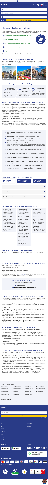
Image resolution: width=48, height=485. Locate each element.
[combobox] (24, 9)
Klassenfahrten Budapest (5, 391)
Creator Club (3, 431)
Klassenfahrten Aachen (4, 386)
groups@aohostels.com (21, 274)
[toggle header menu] (45, 5)
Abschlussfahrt (3, 401)
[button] (24, 1)
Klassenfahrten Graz (16, 391)
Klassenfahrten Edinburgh (17, 386)
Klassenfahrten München (29, 388)
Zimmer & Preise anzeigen (26, 20)
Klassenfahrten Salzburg (28, 394)
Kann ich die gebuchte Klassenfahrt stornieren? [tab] (12, 191)
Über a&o (2, 439)
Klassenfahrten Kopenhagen (17, 396)
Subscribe (24, 415)
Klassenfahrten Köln (16, 394)
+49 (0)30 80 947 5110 (21, 285)
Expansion (2, 428)
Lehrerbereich (15, 401)
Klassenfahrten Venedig (40, 386)
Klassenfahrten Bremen (4, 389)
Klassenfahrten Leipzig (28, 386)
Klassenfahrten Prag (28, 391)
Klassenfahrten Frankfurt (17, 389)
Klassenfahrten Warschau (40, 388)
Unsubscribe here (44, 417)
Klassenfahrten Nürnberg (29, 389)
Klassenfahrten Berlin (4, 388)
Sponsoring (29, 426)
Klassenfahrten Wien (39, 391)
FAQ (1, 426)
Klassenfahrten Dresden (5, 394)
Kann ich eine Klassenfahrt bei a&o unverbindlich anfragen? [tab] (15, 186)
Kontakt (2, 434)
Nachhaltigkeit (29, 423)
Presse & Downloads (4, 437)
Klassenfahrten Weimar (40, 389)
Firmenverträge (3, 436)
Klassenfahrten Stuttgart (28, 396)
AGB (1, 423)
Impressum (3, 429)
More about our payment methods (6, 464)
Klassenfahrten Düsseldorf (5, 396)
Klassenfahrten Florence (17, 388)
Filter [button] (2, 20)
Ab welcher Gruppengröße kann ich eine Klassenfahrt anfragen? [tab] (16, 196)
